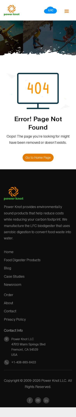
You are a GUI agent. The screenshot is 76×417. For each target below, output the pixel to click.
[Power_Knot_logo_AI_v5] (11, 6)
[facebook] (30, 400)
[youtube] (38, 400)
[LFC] (50, 8)
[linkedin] (46, 400)
